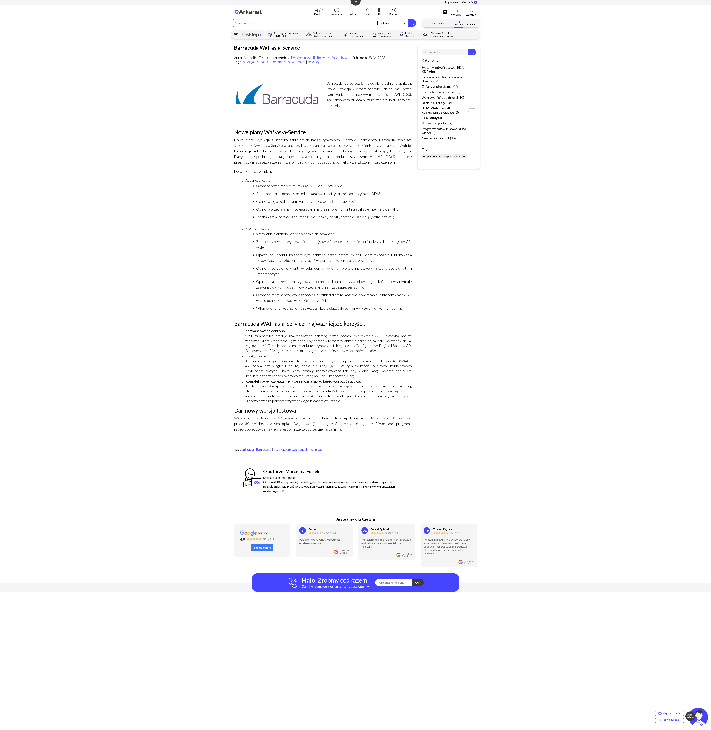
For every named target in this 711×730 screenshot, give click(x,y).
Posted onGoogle (345, 551)
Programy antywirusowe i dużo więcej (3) (444, 131)
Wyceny (456, 14)
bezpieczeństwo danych (289, 62)
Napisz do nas (671, 713)
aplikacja (247, 62)
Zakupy (471, 14)
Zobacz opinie (262, 547)
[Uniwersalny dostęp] (445, 12)
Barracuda (263, 62)
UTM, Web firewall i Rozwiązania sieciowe (318, 58)
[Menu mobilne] (236, 35)
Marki (441, 23)
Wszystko (460, 156)
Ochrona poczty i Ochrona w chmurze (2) (442, 79)
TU (391, 418)
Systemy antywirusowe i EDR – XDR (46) (444, 69)
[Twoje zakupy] (471, 10)
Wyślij (418, 582)
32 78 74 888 (671, 720)
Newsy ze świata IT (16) (439, 138)
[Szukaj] (412, 23)
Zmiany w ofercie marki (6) (441, 86)
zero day (314, 62)
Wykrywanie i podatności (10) (443, 97)
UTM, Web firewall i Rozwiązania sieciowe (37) (441, 110)
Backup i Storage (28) (437, 103)
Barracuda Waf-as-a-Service (267, 47)
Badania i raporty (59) (437, 123)
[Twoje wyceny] (456, 10)
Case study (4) (432, 118)
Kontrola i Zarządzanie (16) (441, 92)
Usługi (432, 23)
